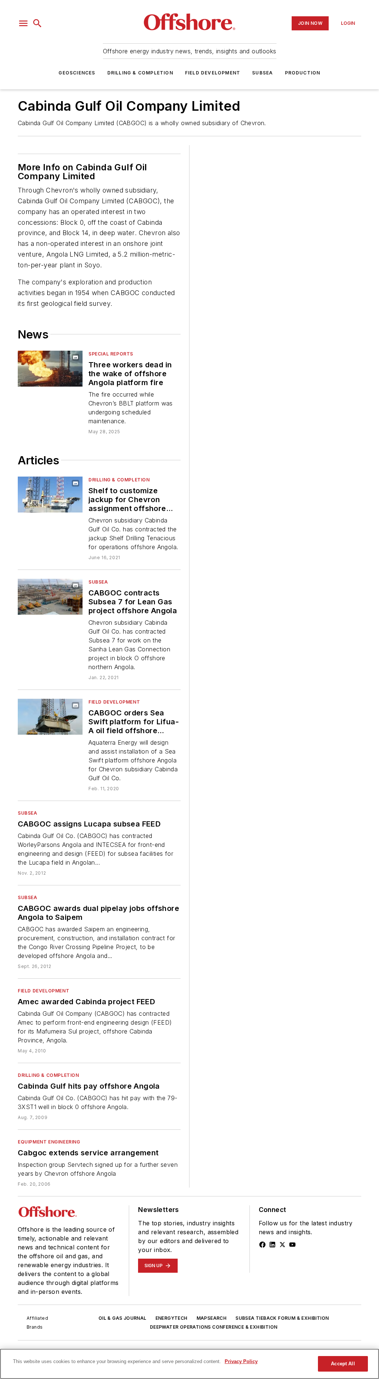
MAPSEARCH (212, 1318)
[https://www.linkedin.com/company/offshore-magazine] (272, 1244)
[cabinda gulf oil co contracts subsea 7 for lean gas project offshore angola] (50, 597)
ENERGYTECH (171, 1318)
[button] (23, 23)
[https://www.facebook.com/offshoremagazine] (262, 1244)
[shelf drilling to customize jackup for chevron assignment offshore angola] (50, 494)
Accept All (343, 1363)
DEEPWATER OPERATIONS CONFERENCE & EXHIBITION (214, 1327)
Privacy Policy (241, 1361)
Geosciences (76, 73)
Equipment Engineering (49, 1142)
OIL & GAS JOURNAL (122, 1318)
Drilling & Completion (140, 73)
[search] (37, 23)
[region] (189, 1364)
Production (303, 73)
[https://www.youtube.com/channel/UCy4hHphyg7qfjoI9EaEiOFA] (292, 1244)
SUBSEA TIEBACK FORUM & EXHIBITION (282, 1318)
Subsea (262, 73)
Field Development (212, 73)
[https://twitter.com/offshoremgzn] (282, 1244)
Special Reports (110, 354)
